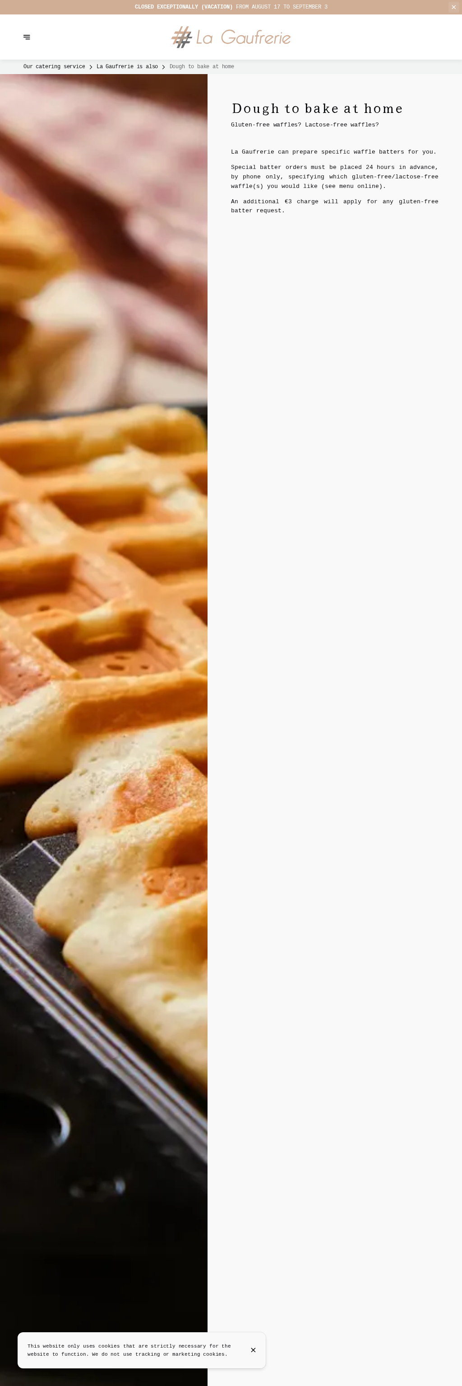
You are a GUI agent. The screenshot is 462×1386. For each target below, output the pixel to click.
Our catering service (54, 67)
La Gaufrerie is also (127, 67)
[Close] (253, 1350)
